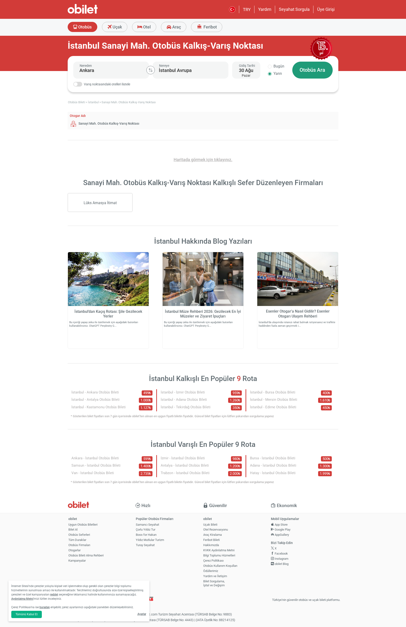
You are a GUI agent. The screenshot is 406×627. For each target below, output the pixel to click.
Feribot (210, 26)
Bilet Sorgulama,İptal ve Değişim (214, 583)
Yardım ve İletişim (215, 576)
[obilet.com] (94, 13)
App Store (281, 524)
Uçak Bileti (210, 524)
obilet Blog (281, 564)
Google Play (282, 529)
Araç (176, 26)
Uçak (117, 26)
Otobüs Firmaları (79, 545)
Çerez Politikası (213, 560)
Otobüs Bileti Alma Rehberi (86, 555)
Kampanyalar (77, 560)
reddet (54, 594)
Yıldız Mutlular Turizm (150, 540)
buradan (44, 607)
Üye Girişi (326, 9)
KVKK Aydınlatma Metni (218, 550)
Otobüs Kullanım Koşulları (220, 565)
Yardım (264, 9)
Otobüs (84, 26)
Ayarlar (141, 614)
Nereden (86, 65)
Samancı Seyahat (147, 524)
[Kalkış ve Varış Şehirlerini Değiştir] (150, 70)
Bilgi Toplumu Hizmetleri (219, 555)
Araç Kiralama (212, 534)
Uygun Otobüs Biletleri (83, 524)
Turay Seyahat (145, 545)
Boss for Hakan (146, 534)
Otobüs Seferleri (79, 534)
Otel (146, 26)
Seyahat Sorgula (294, 9)
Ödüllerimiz (210, 571)
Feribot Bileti (211, 540)
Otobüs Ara (312, 70)
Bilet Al (73, 529)
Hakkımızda (211, 545)
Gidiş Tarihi (247, 65)
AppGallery (281, 534)
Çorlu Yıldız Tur (145, 529)
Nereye (164, 65)
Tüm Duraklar (77, 540)
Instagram (281, 558)
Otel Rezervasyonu (215, 529)
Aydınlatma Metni (22, 598)
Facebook (281, 553)
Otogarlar (74, 550)
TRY (247, 9)
